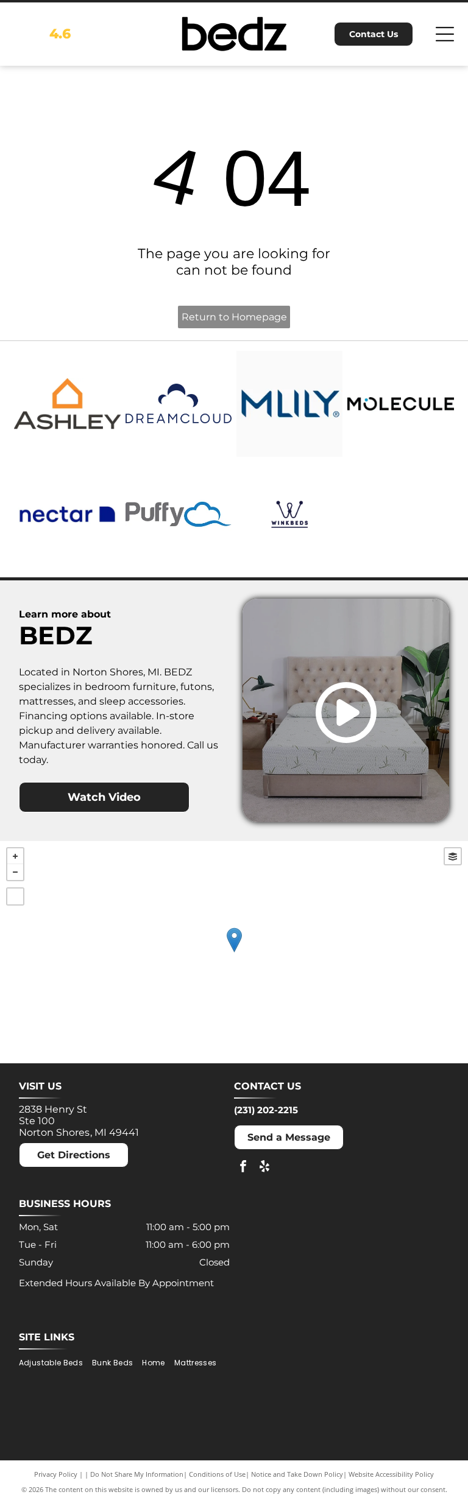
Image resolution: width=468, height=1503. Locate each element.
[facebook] (243, 1167)
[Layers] (453, 856)
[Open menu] (445, 34)
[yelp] (264, 1167)
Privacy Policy (55, 1474)
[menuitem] (55, 1362)
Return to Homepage (234, 317)
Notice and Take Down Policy (297, 1474)
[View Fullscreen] (15, 896)
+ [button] (15, 856)
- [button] (15, 872)
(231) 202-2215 (266, 1110)
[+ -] (234, 952)
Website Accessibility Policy (391, 1474)
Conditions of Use (217, 1474)
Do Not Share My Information (136, 1474)
